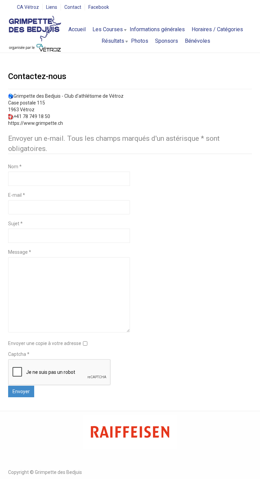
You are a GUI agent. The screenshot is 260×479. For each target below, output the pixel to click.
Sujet (15, 223)
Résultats (113, 41)
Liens (51, 7)
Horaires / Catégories (217, 29)
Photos (139, 41)
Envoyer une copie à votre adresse (44, 343)
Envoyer (21, 391)
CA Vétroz (28, 7)
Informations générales (157, 29)
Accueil (77, 29)
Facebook (98, 7)
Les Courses (107, 29)
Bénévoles (197, 41)
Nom (15, 166)
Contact (72, 7)
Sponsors (166, 41)
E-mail (16, 195)
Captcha (18, 354)
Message (19, 252)
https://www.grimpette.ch (35, 123)
